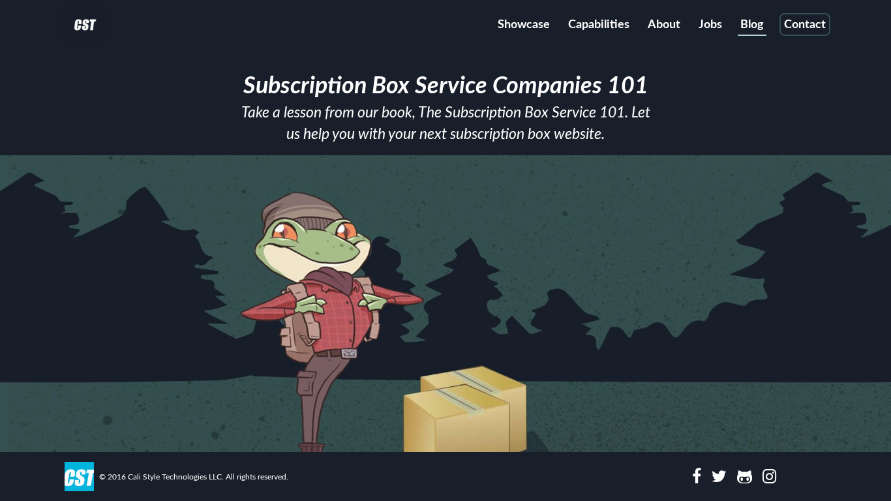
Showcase (524, 25)
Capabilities (598, 25)
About (664, 25)
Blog (752, 25)
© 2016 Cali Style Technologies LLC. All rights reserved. (193, 477)
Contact (805, 25)
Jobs (710, 25)
